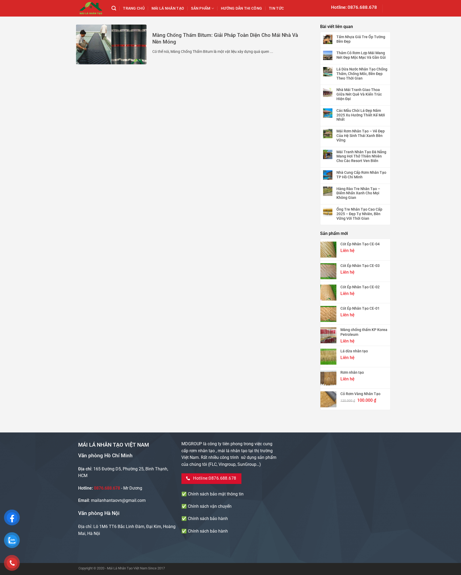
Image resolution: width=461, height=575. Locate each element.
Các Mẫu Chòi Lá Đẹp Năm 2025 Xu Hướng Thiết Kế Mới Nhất (360, 115)
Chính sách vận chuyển (210, 506)
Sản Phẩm (200, 8)
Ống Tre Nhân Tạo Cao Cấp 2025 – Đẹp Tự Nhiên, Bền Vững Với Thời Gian (359, 213)
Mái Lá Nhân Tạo (168, 8)
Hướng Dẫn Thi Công (241, 8)
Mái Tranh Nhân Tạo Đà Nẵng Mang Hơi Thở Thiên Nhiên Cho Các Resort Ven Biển (361, 156)
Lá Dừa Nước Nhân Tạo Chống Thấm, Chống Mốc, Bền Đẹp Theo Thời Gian (361, 73)
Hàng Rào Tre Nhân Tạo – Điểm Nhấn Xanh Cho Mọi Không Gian (358, 193)
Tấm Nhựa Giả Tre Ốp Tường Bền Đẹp (360, 39)
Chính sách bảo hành (208, 518)
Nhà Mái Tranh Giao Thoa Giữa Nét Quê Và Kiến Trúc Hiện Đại (359, 94)
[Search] (114, 8)
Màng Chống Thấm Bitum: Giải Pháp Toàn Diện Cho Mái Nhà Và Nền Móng (225, 38)
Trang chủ (134, 8)
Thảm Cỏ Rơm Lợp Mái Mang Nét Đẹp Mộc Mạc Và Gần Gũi (361, 55)
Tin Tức (276, 8)
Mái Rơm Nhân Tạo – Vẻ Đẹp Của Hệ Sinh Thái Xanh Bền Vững (360, 135)
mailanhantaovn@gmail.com (118, 500)
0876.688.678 (107, 488)
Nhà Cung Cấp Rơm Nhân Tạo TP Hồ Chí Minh (361, 174)
